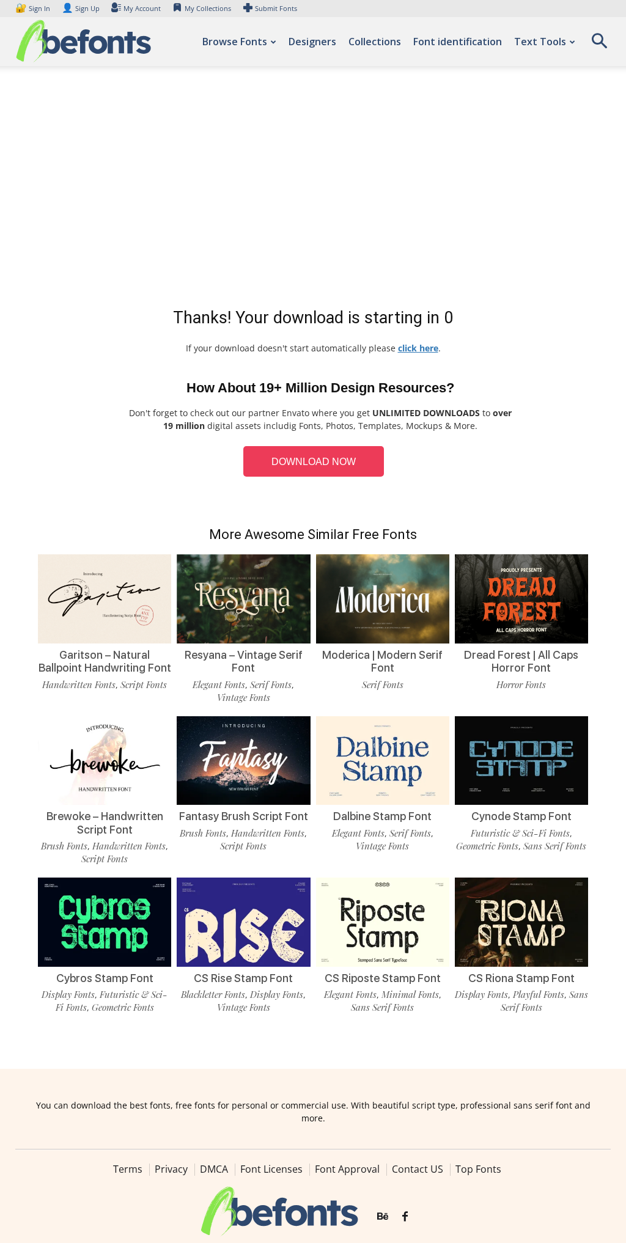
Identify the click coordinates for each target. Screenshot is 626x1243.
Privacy (171, 1169)
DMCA (214, 1169)
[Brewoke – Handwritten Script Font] (104, 760)
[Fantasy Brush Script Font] (243, 760)
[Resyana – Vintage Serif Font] (243, 599)
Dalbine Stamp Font (382, 816)
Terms (127, 1169)
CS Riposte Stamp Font (383, 978)
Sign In (33, 8)
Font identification (457, 41)
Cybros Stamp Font (104, 978)
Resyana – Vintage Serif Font (244, 661)
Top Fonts (478, 1169)
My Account (142, 8)
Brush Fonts (64, 846)
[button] (599, 45)
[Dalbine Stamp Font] (382, 760)
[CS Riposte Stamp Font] (382, 922)
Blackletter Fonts (213, 994)
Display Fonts (68, 994)
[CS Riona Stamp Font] (521, 922)
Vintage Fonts (243, 697)
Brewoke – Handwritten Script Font (104, 823)
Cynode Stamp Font (521, 816)
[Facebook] (405, 1216)
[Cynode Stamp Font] (521, 760)
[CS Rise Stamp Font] (243, 922)
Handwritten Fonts (79, 684)
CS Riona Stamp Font (521, 978)
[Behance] (382, 1216)
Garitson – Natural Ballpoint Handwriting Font (105, 661)
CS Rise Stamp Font (243, 978)
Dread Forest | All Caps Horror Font (521, 661)
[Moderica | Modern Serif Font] (382, 599)
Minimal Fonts (410, 994)
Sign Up (81, 8)
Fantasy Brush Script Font (243, 816)
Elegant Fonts (219, 684)
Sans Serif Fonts (554, 846)
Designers (312, 41)
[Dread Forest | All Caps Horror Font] (521, 599)
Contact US (417, 1169)
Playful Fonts (538, 994)
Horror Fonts (521, 684)
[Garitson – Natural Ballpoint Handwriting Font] (104, 599)
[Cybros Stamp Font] (104, 922)
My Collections (208, 8)
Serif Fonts (271, 684)
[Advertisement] (313, 189)
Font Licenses (271, 1169)
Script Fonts (143, 684)
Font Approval (347, 1169)
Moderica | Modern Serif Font (382, 661)
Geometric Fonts (487, 846)
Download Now (313, 462)
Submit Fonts (276, 8)
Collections (374, 41)
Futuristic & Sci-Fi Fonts (520, 833)
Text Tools (540, 41)
